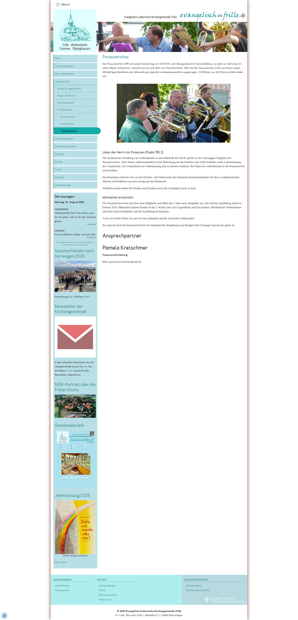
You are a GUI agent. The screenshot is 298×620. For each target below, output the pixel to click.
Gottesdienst (62, 585)
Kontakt (59, 177)
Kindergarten (62, 590)
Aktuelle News (194, 585)
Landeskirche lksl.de (196, 579)
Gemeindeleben (62, 579)
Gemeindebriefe (69, 426)
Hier (70, 370)
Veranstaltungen (64, 66)
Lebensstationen (64, 138)
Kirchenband (68, 116)
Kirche (58, 161)
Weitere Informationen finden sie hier (75, 245)
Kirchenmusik (64, 109)
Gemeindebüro (107, 585)
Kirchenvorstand (108, 595)
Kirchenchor (67, 123)
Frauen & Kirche (66, 95)
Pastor (102, 590)
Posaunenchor (69, 131)
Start (58, 58)
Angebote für (62, 81)
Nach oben (61, 562)
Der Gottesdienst (64, 73)
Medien (59, 154)
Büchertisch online (65, 146)
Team (58, 169)
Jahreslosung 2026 (72, 496)
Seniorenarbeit (65, 102)
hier (70, 296)
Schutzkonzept (63, 185)
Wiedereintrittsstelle (197, 590)
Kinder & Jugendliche (69, 88)
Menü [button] (65, 4)
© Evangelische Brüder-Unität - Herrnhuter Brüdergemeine (75, 242)
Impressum (105, 599)
